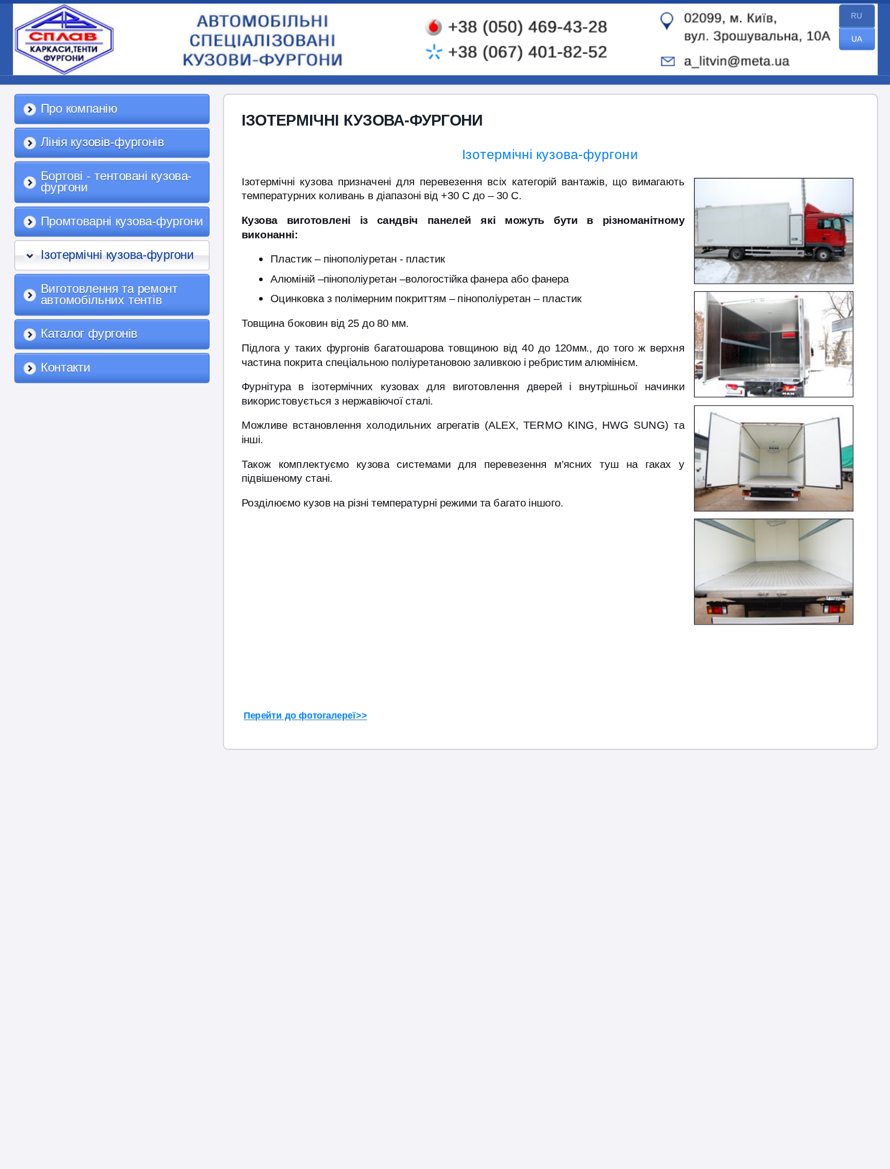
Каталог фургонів (89, 333)
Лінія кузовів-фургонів (102, 142)
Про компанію (79, 108)
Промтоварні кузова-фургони (122, 221)
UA (856, 38)
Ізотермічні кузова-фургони (117, 254)
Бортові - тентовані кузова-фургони (116, 182)
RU (856, 15)
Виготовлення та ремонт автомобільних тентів (109, 294)
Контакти (66, 367)
